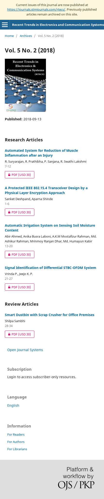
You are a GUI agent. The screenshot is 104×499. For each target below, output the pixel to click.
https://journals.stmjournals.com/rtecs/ (36, 9)
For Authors (15, 442)
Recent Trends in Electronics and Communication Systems (58, 24)
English (13, 405)
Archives (26, 36)
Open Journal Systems (25, 349)
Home (9, 36)
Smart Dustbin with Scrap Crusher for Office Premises (49, 314)
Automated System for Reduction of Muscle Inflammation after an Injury (41, 153)
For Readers (15, 434)
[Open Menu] (5, 24)
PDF (18, 175)
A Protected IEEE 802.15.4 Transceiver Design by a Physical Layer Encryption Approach (46, 190)
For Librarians (17, 449)
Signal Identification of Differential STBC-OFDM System (50, 267)
